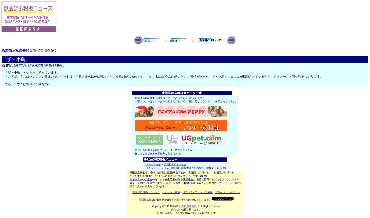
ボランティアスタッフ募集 (197, 192)
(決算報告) (188, 179)
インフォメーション (157, 167)
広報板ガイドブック (175, 164)
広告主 (148, 179)
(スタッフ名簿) (173, 182)
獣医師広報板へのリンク (146, 192)
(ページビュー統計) (229, 182)
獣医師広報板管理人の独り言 (187, 167)
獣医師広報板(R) (188, 206)
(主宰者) (179, 172)
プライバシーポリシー (227, 192)
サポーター (136, 179)
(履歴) (203, 176)
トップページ (153, 164)
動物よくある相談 (216, 167)
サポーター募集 (153, 153)
